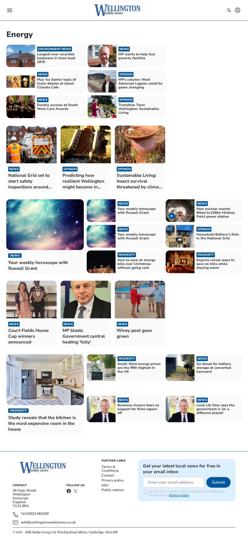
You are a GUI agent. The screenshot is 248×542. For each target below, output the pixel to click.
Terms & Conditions (110, 468)
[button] (10, 10)
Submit (218, 482)
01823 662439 (37, 514)
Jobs (104, 485)
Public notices (112, 490)
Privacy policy (112, 480)
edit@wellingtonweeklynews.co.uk (48, 522)
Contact (107, 475)
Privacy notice (179, 495)
